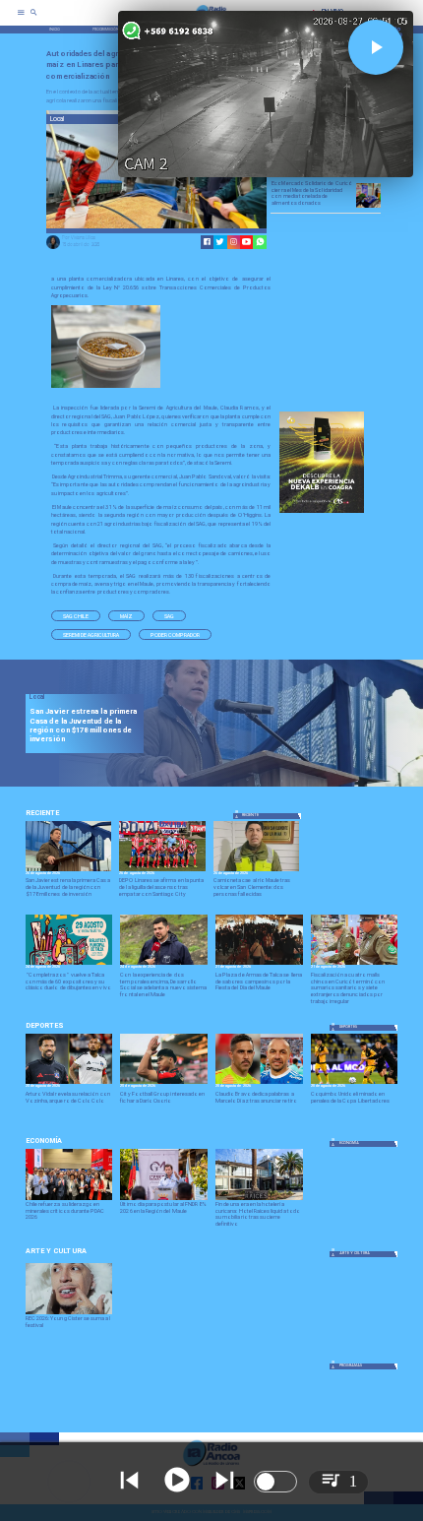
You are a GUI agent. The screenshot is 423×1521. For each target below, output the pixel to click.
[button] (75, 615)
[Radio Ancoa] (34, 19)
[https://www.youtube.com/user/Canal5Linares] (246, 241)
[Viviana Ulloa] (52, 248)
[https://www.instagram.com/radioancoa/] (233, 241)
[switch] (275, 1481)
